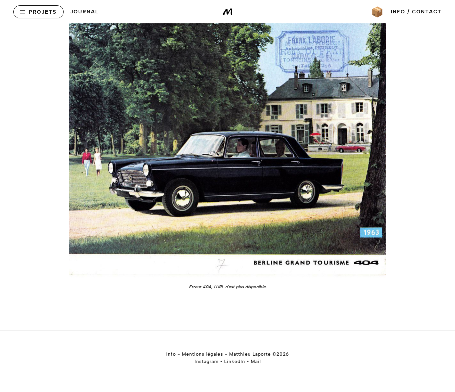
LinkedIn (234, 361)
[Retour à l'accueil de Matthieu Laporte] (227, 11)
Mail (256, 361)
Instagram (207, 361)
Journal (84, 12)
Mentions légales (202, 354)
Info (171, 354)
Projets (43, 12)
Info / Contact (416, 12)
